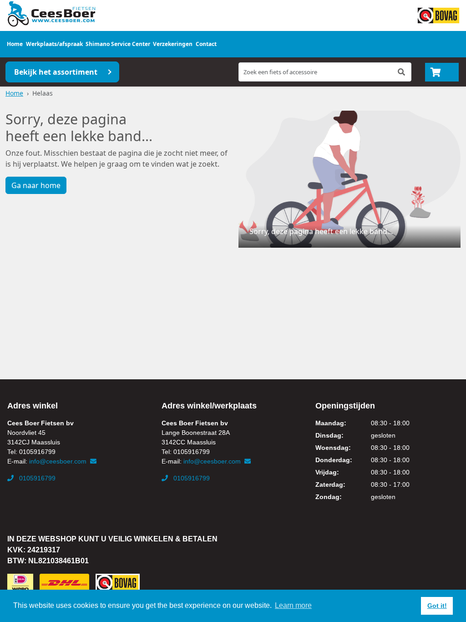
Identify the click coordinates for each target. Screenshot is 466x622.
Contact (206, 44)
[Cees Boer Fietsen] (51, 14)
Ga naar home (36, 185)
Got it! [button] (437, 605)
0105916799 (36, 478)
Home (15, 44)
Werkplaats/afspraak (54, 44)
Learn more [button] (293, 605)
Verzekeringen (172, 44)
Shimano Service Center (118, 44)
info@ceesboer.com (58, 461)
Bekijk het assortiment (55, 72)
